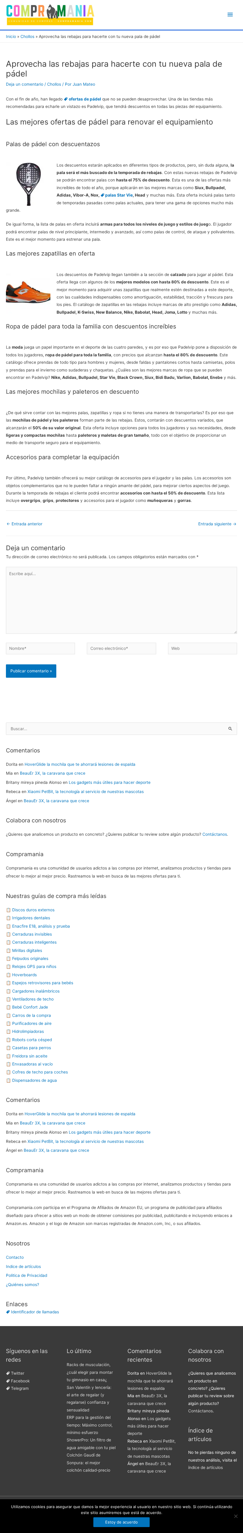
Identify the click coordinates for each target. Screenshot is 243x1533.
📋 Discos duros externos (30, 909)
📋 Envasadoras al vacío (29, 1064)
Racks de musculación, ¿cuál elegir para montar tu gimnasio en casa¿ (90, 1372)
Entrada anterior (24, 523)
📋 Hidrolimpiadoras (25, 1031)
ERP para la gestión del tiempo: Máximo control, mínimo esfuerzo (90, 1425)
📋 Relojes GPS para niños (31, 966)
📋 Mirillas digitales (24, 950)
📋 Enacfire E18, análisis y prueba (38, 926)
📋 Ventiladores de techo (30, 999)
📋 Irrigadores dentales (28, 917)
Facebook (20, 1381)
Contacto (15, 1257)
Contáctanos (214, 834)
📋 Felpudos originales (27, 958)
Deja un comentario (24, 84)
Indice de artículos (23, 1266)
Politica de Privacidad (26, 1275)
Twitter (17, 1373)
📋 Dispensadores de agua (31, 1080)
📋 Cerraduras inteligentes (31, 942)
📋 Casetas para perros (28, 1047)
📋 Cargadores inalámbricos (33, 991)
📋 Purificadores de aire (29, 1023)
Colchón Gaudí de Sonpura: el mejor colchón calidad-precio (88, 1463)
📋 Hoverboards (21, 974)
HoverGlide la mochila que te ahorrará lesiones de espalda (80, 764)
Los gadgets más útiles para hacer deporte (110, 782)
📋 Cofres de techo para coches (37, 1072)
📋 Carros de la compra (28, 1015)
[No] (236, 1516)
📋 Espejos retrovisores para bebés (39, 982)
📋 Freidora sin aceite (26, 1056)
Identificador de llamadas (35, 1311)
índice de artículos (205, 1467)
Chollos (54, 84)
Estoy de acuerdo (121, 1522)
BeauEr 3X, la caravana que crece (52, 773)
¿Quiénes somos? (22, 1284)
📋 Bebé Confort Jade (27, 1007)
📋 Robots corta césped (29, 1039)
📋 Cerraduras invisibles (29, 934)
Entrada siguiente (217, 523)
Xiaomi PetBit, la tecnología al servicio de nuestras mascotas (86, 791)
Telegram (20, 1388)
